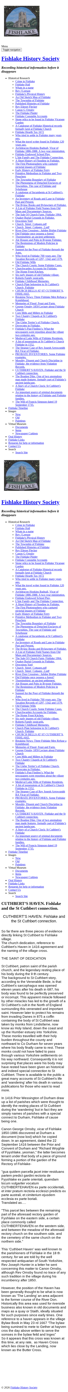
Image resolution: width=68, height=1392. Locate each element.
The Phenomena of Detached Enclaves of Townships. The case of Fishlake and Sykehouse (38, 186)
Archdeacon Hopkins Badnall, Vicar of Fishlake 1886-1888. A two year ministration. (40, 149)
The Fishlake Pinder (26, 113)
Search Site (21, 452)
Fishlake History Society (30, 58)
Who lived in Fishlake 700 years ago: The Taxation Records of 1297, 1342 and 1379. (39, 257)
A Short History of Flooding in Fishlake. (37, 160)
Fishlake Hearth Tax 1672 (29, 132)
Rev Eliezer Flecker (26, 106)
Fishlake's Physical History (30, 94)
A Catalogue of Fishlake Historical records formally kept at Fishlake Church (38, 127)
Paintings (20, 420)
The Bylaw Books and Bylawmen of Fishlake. (41, 205)
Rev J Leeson (22, 90)
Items (18, 430)
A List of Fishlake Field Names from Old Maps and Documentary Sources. (38, 210)
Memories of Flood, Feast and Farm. (35, 303)
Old (17, 417)
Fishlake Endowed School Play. (32, 154)
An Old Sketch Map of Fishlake (33, 97)
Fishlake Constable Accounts (31, 116)
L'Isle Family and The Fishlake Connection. (39, 157)
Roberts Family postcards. (29, 277)
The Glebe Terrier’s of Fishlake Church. (37, 322)
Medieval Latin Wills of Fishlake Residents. (39, 338)
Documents (21, 427)
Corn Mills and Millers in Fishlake (34, 312)
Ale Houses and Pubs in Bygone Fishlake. (38, 239)
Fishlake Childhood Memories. (32, 281)
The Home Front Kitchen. (29, 271)
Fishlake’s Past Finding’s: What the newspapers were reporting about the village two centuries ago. (39, 332)
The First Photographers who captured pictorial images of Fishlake (36, 165)
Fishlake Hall (22, 84)
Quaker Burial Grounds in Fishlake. (35, 217)
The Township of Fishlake (29, 100)
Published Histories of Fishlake (32, 103)
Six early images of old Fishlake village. (37, 274)
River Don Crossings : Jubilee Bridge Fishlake (40, 230)
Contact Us (14, 446)
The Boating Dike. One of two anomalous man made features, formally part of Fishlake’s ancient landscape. (40, 379)
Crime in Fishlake (25, 81)
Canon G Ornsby (24, 109)
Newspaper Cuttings (26, 433)
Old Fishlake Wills (25, 262)
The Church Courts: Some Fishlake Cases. (38, 265)
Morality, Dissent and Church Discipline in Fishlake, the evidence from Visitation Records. (38, 363)
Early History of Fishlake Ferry (32, 170)
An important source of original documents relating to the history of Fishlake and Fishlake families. (40, 395)
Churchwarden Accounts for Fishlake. (36, 268)
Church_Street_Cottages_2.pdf (32, 227)
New (18, 414)
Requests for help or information (26, 442)
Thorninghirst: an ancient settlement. (35, 236)
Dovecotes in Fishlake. (27, 325)
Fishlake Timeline (18, 408)
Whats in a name (24, 87)
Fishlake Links (16, 439)
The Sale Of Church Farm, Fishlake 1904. (38, 214)
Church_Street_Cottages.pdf (31, 224)
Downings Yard (24, 220)
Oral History (15, 436)
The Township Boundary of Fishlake (35, 179)
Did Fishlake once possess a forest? (34, 233)
